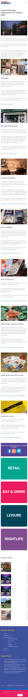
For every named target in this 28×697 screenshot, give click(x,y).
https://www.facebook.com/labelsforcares (11, 437)
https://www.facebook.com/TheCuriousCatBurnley (13, 300)
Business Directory (12, 639)
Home (5, 633)
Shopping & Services (13, 646)
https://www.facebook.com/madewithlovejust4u (13, 395)
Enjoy (9, 642)
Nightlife (10, 644)
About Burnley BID (20, 685)
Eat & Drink (10, 640)
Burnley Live (7, 635)
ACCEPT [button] (20, 695)
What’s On (6, 648)
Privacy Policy (10, 685)
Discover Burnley (8, 637)
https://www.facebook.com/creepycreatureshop (13, 347)
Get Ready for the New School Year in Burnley (15, 659)
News (8, 18)
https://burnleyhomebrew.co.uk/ (9, 153)
